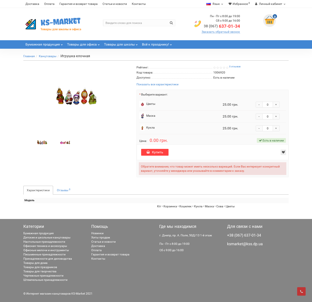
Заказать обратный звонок (221, 31)
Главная (29, 56)
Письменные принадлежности (44, 254)
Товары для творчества (39, 271)
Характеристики (38, 190)
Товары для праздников (40, 267)
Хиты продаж (100, 237)
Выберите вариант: (154, 94)
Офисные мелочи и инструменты (46, 250)
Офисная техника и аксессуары (45, 246)
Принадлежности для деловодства (47, 258)
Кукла (150, 127)
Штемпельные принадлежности (45, 279)
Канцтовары (47, 56)
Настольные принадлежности (44, 241)
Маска (150, 115)
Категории (33, 226)
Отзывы (63, 190)
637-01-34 (222, 26)
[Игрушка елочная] (42, 142)
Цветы (150, 103)
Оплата (49, 4)
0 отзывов (234, 66)
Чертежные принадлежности (43, 275)
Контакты (139, 4)
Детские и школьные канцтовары (46, 237)
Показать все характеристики (157, 84)
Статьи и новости (115, 4)
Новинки (97, 233)
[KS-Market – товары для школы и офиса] (54, 24)
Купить (157, 152)
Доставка (32, 4)
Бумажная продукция (38, 233)
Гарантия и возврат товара (78, 4)
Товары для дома (35, 263)
